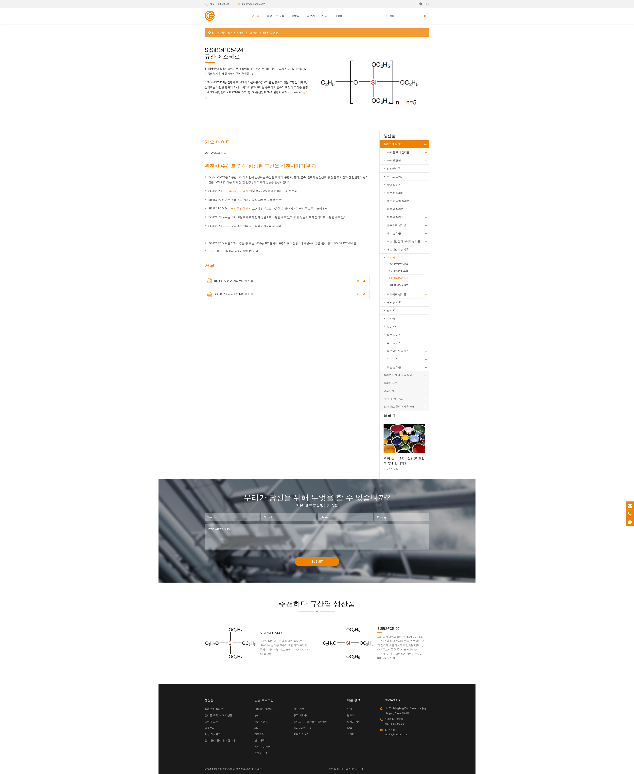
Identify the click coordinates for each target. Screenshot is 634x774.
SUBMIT (317, 561)
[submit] (425, 16)
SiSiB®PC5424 (269, 32)
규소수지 (389, 390)
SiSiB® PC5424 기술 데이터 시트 (233, 280)
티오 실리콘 (394, 342)
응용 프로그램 (275, 15)
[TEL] (630, 514)
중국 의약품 (300, 715)
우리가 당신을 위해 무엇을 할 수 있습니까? (317, 497)
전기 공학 (259, 740)
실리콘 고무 (390, 382)
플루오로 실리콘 (396, 225)
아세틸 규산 (394, 160)
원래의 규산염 (237, 190)
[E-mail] (630, 505)
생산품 (255, 15)
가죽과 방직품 (262, 746)
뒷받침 (295, 15)
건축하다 (259, 734)
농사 (256, 715)
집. (213, 32)
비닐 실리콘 (394, 367)
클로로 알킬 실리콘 (398, 200)
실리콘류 (392, 326)
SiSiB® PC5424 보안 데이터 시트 (233, 294)
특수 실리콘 (394, 334)
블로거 (311, 15)
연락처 (339, 15)
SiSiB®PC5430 (398, 284)
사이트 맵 (334, 768)
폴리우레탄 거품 (302, 727)
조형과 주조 (261, 753)
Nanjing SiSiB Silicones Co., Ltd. (234, 768)
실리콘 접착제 (240, 208)
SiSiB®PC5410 (398, 264)
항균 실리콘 (394, 184)
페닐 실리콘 (394, 302)
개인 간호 (298, 709)
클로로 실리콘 (395, 192)
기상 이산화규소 (393, 398)
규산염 (254, 32)
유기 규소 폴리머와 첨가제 (399, 406)
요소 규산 (392, 359)
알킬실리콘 (393, 168)
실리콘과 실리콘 (237, 32)
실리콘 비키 (353, 721)
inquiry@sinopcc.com (253, 3)
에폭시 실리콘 (395, 208)
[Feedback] (630, 522)
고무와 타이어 (301, 734)
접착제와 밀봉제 (263, 709)
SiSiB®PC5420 (398, 271)
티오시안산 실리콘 (398, 351)
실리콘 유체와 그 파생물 (398, 375)
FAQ (349, 727)
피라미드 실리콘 (396, 294)
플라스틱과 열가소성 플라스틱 (310, 721)
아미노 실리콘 (395, 176)
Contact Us (392, 700)
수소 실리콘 (394, 233)
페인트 (258, 727)
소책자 (350, 734)
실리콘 (391, 310)
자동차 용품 (261, 721)
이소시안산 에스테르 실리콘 (403, 241)
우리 (325, 15)
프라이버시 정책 (354, 768)
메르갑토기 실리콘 (398, 249)
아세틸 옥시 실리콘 (398, 152)
